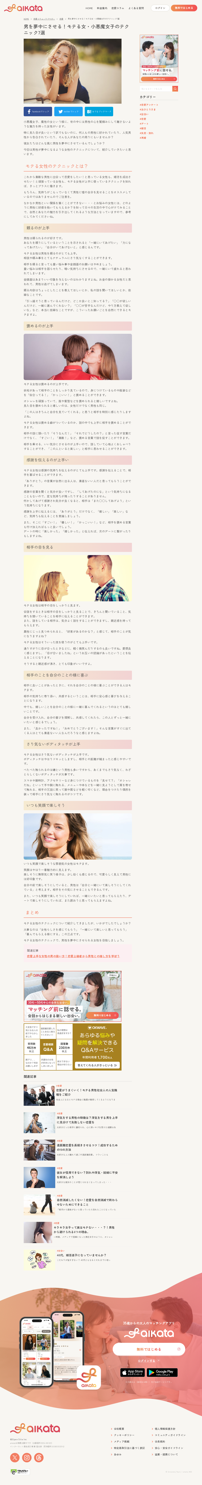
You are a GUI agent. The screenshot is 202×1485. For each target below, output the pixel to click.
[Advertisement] (159, 190)
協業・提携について (166, 1454)
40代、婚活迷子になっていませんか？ (82, 1255)
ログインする (146, 1361)
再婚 (143, 137)
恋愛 (61, 19)
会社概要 (119, 1428)
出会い (145, 114)
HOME (89, 8)
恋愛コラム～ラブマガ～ (44, 19)
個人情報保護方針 (165, 1428)
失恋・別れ (147, 133)
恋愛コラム (117, 8)
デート (145, 123)
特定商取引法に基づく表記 (129, 1448)
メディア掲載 (121, 1441)
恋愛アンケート (149, 104)
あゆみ (118, 1454)
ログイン (160, 8)
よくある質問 (136, 8)
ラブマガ (29, 8)
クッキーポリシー (124, 1435)
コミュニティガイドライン (170, 1435)
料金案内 (102, 8)
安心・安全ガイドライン (169, 1448)
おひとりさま (148, 109)
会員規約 (160, 1441)
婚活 (143, 128)
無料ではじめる (184, 8)
